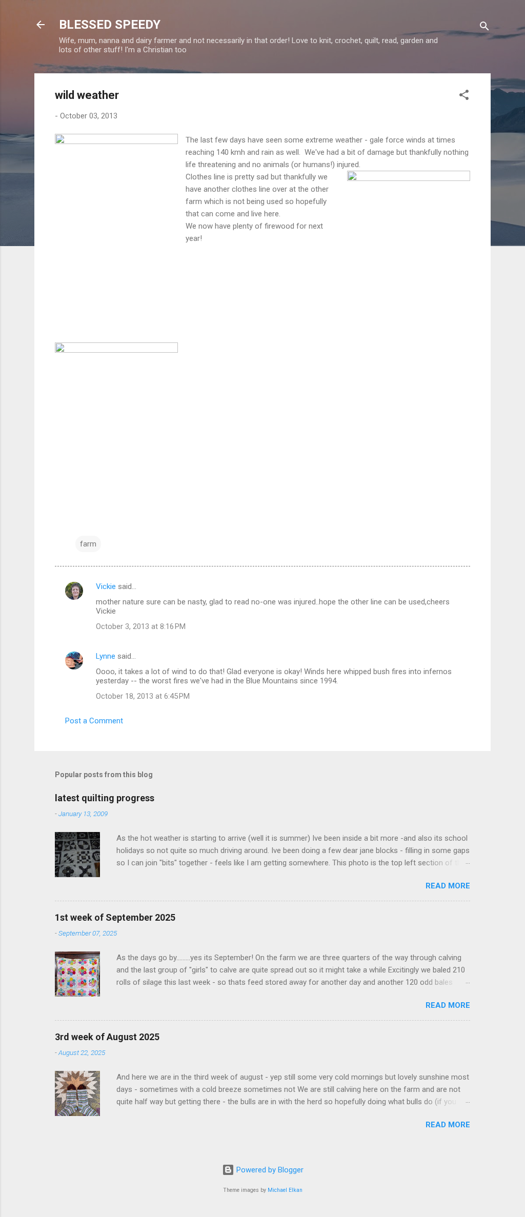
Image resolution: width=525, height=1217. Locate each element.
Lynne (105, 656)
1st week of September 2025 (115, 917)
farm (88, 544)
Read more (448, 885)
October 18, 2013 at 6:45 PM (143, 696)
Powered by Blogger (269, 1169)
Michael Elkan (285, 1190)
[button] (464, 97)
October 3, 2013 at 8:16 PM (141, 626)
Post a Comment (94, 720)
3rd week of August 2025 (107, 1036)
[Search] (484, 28)
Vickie (106, 586)
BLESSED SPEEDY (109, 24)
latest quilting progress (104, 798)
